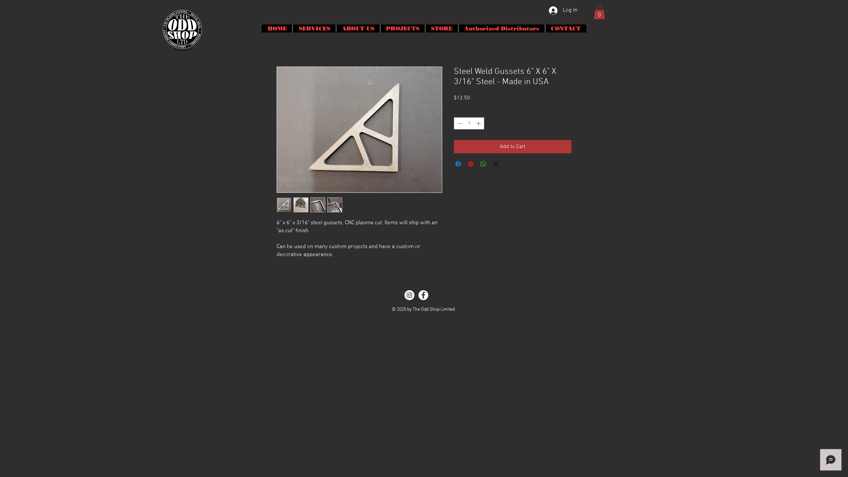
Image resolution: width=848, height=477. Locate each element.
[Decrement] (459, 123)
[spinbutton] (469, 123)
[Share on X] (496, 164)
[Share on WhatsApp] (483, 164)
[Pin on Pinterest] (471, 164)
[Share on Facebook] (458, 164)
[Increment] (479, 123)
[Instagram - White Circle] (409, 295)
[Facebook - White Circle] (423, 295)
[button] (599, 12)
